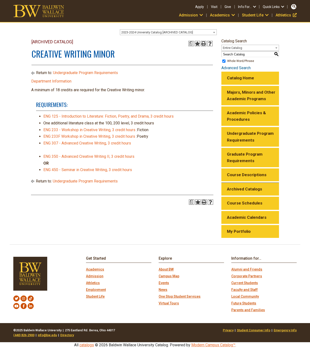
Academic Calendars (246, 217)
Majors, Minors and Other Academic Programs (251, 95)
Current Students (244, 283)
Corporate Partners (246, 276)
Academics (95, 269)
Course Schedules (244, 203)
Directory (67, 335)
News (163, 290)
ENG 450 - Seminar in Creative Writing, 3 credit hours (87, 169)
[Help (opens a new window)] (210, 43)
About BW (166, 269)
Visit (214, 7)
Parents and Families (248, 310)
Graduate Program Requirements (245, 157)
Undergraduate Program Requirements (85, 72)
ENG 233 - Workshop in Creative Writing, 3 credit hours (89, 130)
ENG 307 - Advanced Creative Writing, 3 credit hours (87, 143)
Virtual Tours (169, 303)
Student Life (95, 296)
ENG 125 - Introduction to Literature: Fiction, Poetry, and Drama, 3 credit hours (108, 116)
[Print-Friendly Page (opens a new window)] (203, 43)
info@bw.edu (47, 335)
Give (228, 7)
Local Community (245, 296)
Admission (94, 276)
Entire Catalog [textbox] (232, 48)
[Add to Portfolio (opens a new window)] (197, 43)
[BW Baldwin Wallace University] (38, 10)
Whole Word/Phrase (240, 61)
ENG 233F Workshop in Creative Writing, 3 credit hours (89, 136)
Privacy (228, 330)
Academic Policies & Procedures (246, 116)
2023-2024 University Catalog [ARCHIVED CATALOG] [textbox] (157, 32)
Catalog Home (240, 78)
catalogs (86, 345)
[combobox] (168, 32)
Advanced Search (236, 68)
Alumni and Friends (246, 269)
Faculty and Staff (244, 290)
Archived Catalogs (244, 189)
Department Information (51, 81)
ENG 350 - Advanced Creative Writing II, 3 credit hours (88, 156)
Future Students (243, 303)
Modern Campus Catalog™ (213, 345)
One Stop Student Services (180, 296)
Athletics (286, 15)
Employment (96, 290)
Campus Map (169, 276)
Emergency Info (285, 330)
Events (164, 283)
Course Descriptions (246, 174)
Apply (199, 7)
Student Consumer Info (253, 330)
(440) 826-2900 (23, 335)
